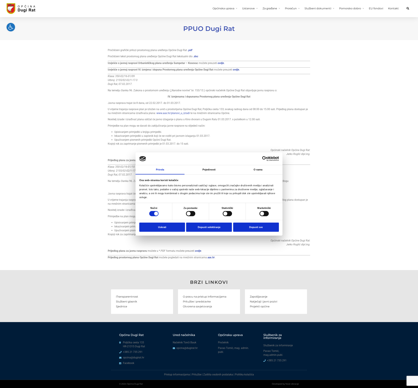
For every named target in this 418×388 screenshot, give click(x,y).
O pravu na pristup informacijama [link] (204, 296)
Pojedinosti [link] (209, 169)
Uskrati (162, 227)
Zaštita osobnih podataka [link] (218, 374)
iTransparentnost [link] (127, 296)
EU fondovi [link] (376, 8)
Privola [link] (160, 169)
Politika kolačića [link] (244, 374)
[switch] (190, 213)
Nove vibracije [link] (292, 384)
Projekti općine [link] (260, 306)
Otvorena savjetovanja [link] (197, 306)
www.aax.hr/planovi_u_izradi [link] (173, 113)
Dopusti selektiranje (209, 227)
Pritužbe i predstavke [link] (197, 301)
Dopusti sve (256, 227)
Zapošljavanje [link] (258, 296)
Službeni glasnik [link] (126, 301)
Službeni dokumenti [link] (318, 8)
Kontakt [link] (393, 8)
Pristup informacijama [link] (177, 374)
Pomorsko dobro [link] (350, 8)
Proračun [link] (291, 8)
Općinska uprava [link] (223, 8)
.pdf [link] (190, 50)
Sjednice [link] (121, 306)
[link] (11, 27)
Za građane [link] (270, 8)
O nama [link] (258, 169)
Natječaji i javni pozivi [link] (263, 301)
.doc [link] (195, 56)
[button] (407, 8)
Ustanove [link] (248, 8)
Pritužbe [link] (196, 374)
